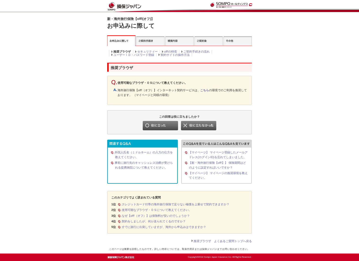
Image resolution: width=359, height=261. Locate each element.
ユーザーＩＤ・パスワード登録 (133, 55)
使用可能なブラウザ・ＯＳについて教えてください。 (157, 210)
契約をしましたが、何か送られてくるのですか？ (154, 221)
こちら (204, 90)
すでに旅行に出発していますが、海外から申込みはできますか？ (164, 227)
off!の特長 (170, 51)
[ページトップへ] (243, 256)
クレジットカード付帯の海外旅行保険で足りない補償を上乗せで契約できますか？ (175, 204)
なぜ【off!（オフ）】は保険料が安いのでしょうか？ (156, 215)
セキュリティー (147, 51)
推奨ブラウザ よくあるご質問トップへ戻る (223, 241)
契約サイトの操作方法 (175, 55)
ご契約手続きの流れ (196, 51)
